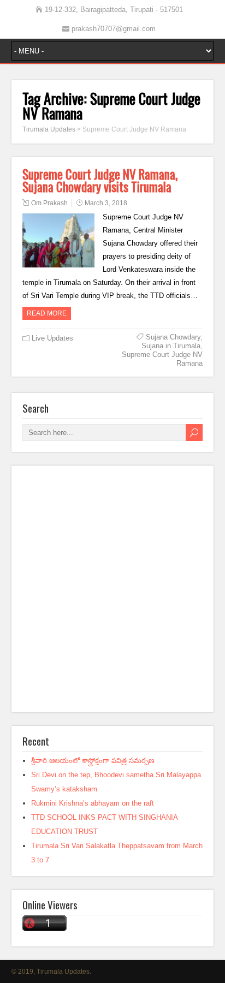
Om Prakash (49, 203)
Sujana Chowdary (173, 337)
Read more (47, 313)
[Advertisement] (112, 588)
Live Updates (52, 338)
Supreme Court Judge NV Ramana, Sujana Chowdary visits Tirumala (99, 180)
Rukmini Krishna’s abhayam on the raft (92, 803)
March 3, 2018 (106, 203)
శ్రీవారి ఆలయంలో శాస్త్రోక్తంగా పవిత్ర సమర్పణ (93, 760)
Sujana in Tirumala (170, 346)
